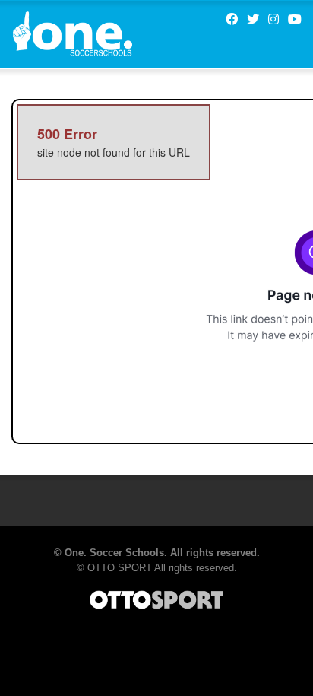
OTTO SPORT (119, 568)
